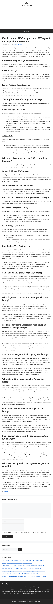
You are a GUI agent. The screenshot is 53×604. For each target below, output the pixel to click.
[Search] (20, 549)
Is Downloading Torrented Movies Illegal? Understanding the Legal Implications (23, 571)
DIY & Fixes (7, 492)
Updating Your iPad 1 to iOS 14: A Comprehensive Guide (17, 563)
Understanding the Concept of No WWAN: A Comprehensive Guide (20, 573)
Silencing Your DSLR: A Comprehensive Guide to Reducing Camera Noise (21, 568)
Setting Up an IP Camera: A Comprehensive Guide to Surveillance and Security (23, 565)
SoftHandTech (24, 601)
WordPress (37, 601)
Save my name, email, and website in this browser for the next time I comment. (25, 532)
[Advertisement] (26, 19)
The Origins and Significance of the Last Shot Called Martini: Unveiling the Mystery (24, 576)
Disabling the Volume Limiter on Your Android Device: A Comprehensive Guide (23, 560)
